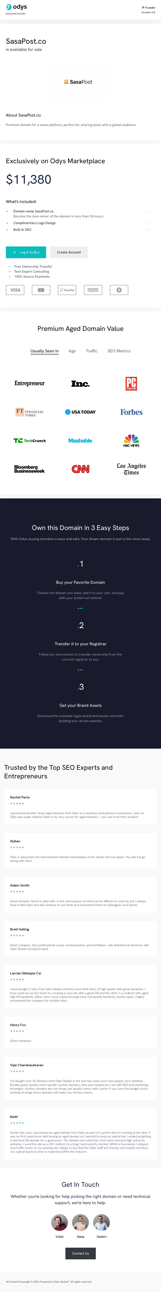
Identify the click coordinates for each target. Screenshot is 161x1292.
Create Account (69, 252)
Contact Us (80, 1253)
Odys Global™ (61, 1281)
